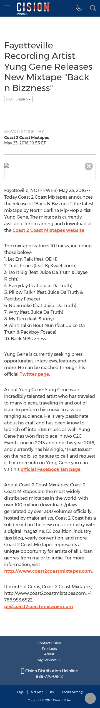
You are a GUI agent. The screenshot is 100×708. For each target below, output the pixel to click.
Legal (20, 692)
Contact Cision (49, 643)
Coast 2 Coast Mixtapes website (48, 230)
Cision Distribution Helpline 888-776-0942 (51, 673)
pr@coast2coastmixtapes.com (38, 606)
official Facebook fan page (51, 469)
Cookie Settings (73, 692)
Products (49, 649)
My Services (48, 660)
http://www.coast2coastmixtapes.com (48, 571)
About (49, 654)
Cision (57, 700)
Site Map (37, 692)
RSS (52, 692)
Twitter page (34, 374)
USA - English (17, 99)
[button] (79, 8)
